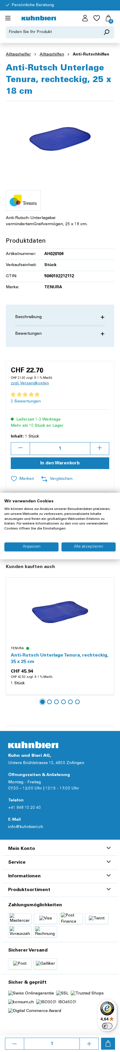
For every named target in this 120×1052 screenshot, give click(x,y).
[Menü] (8, 18)
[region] (60, 138)
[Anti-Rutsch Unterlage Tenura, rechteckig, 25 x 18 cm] (60, 138)
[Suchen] (106, 32)
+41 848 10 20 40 (24, 808)
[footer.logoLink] (33, 745)
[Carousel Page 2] (49, 701)
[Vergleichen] (106, 599)
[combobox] (52, 32)
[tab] (60, 317)
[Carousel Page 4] (63, 701)
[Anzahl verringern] (14, 1044)
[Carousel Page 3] (56, 701)
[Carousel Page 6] (77, 701)
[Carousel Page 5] (70, 701)
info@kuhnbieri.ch (25, 827)
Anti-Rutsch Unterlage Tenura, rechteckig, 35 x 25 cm (59, 658)
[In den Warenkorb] (108, 1044)
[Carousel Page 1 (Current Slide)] (42, 701)
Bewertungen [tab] (28, 334)
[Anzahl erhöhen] (89, 1044)
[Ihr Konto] (85, 18)
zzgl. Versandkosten (30, 383)
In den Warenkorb (60, 463)
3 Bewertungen (26, 402)
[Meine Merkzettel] (97, 18)
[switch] (107, 1026)
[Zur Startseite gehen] (39, 18)
